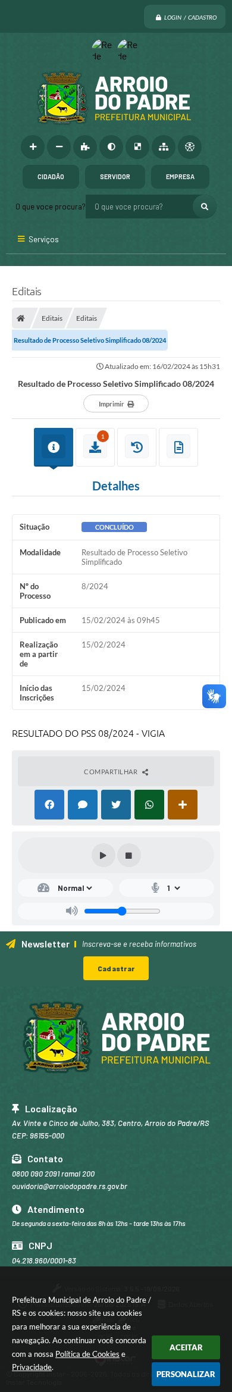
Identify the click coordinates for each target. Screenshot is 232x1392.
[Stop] (129, 855)
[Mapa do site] (163, 147)
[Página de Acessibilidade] (190, 147)
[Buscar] (205, 206)
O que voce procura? (50, 206)
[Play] (103, 855)
